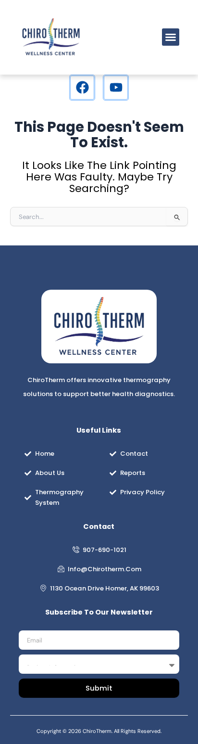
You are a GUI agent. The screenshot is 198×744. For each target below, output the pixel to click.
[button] (170, 37)
